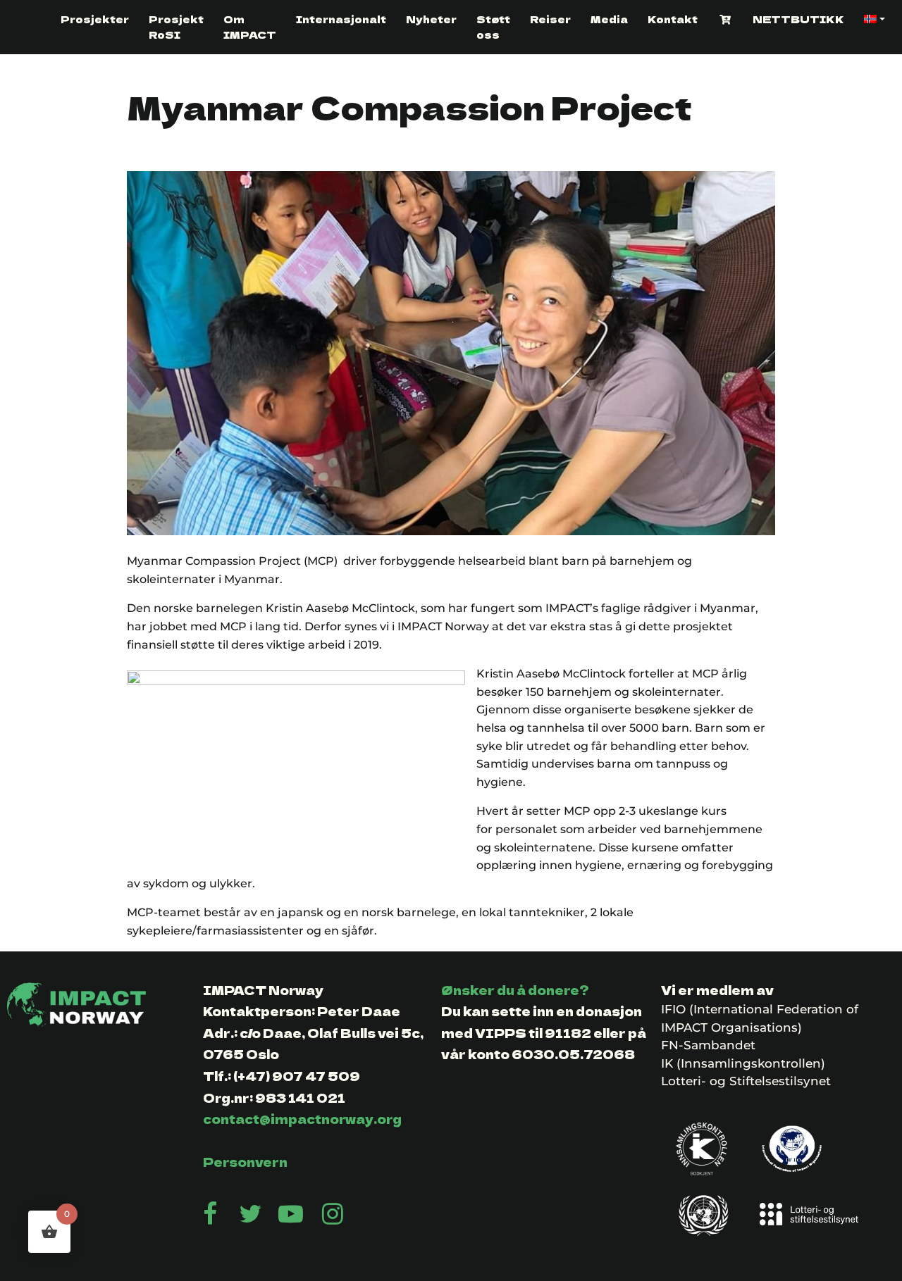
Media (609, 19)
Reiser (550, 19)
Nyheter (431, 19)
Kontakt (673, 19)
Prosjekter (95, 19)
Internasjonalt (341, 19)
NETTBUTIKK (798, 19)
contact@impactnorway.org (302, 1118)
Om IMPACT (249, 27)
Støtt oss (493, 27)
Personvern (245, 1161)
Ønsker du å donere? (515, 990)
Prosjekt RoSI (176, 27)
